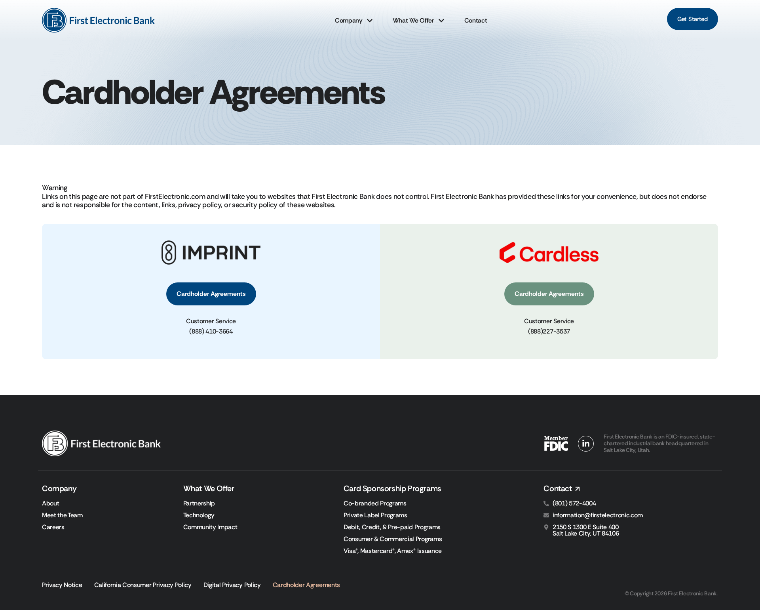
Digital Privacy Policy (232, 585)
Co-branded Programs (375, 503)
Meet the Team (62, 515)
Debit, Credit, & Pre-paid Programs (392, 527)
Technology (199, 515)
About (50, 503)
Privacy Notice (62, 585)
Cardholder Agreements (306, 585)
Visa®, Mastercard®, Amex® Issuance (393, 551)
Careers (53, 527)
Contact (475, 20)
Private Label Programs (375, 515)
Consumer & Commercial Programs (393, 539)
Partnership (199, 503)
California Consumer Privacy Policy (143, 585)
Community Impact (210, 527)
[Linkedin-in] (586, 444)
